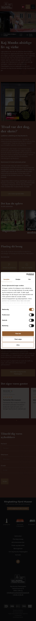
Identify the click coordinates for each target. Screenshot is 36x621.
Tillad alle (18, 333)
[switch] (31, 314)
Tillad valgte (18, 339)
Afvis (18, 345)
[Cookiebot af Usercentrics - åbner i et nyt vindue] (26, 274)
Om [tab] (29, 279)
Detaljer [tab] (18, 279)
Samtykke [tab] (6, 279)
